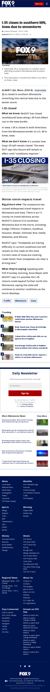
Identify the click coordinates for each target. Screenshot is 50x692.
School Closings (29, 490)
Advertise (26, 598)
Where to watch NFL (31, 615)
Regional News (9, 577)
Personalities (28, 586)
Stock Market (7, 545)
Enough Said (27, 550)
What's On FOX (29, 592)
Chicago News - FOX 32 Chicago (9, 587)
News (5, 481)
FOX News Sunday (9, 501)
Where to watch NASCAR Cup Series (30, 627)
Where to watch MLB (31, 623)
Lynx (3, 524)
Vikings (4, 510)
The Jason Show (29, 542)
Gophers (5, 513)
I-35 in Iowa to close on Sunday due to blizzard (20, 186)
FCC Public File (28, 600)
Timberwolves (7, 521)
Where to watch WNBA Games (32, 648)
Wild (3, 519)
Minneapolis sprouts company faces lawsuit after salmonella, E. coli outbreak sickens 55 (18, 431)
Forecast (26, 487)
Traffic (26, 31)
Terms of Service (26, 406)
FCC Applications (29, 603)
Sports (5, 507)
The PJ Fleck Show (30, 556)
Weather (27, 481)
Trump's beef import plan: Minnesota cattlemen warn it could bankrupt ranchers (18, 462)
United (4, 527)
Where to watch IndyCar (29, 631)
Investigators (7, 493)
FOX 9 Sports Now (30, 558)
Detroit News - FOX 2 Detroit (10, 592)
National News (7, 487)
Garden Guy (27, 513)
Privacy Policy (27, 404)
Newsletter (6, 618)
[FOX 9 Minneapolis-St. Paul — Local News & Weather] (8, 3)
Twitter (4, 626)
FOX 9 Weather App (30, 484)
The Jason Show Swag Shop (31, 568)
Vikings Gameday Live (31, 553)
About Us (28, 577)
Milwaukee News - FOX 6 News (10, 582)
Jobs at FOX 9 (28, 589)
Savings (5, 550)
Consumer (6, 498)
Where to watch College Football (29, 619)
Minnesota (20, 300)
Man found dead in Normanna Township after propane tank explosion (17, 452)
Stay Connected (10, 609)
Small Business (7, 547)
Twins (4, 516)
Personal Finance (8, 539)
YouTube (5, 632)
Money (5, 535)
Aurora (4, 530)
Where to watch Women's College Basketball (29, 642)
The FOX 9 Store (29, 572)
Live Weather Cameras (31, 493)
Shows (26, 535)
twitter (25, 666)
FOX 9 (21, 31)
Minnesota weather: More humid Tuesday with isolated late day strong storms (17, 421)
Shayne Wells (28, 510)
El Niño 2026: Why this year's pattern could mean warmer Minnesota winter (31, 319)
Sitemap (26, 595)
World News (6, 490)
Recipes (26, 516)
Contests (26, 584)
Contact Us (27, 581)
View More (42, 416)
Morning (27, 507)
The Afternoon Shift (30, 564)
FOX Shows (27, 539)
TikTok (4, 629)
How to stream (7, 612)
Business (5, 542)
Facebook (5, 621)
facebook (20, 666)
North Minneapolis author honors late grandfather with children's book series (16, 441)
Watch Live (39, 4)
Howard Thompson (10, 31)
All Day (25, 547)
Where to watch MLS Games (31, 653)
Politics (4, 496)
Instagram (6, 623)
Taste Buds (27, 561)
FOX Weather (28, 498)
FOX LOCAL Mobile (9, 615)
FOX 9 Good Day (29, 545)
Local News (6, 484)
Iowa (33, 300)
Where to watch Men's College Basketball (31, 636)
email (29, 666)
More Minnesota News (13, 416)
